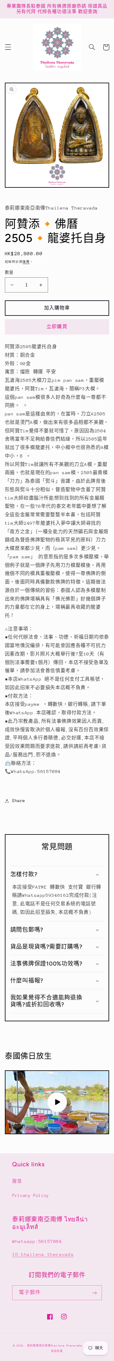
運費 (25, 262)
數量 (9, 272)
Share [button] (18, 800)
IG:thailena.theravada (43, 1254)
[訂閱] (95, 1292)
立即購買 (57, 326)
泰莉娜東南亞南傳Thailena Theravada (54, 1345)
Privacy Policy (30, 1195)
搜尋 (17, 1181)
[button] (8, 47)
